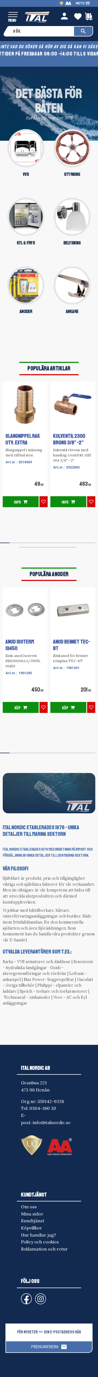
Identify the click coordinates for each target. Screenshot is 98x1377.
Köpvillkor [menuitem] (31, 1228)
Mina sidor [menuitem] (32, 1214)
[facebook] (22, 1296)
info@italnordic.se (52, 1122)
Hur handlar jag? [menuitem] (38, 1235)
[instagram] (25, 1296)
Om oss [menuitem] (29, 1206)
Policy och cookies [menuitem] (40, 1242)
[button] (13, 15)
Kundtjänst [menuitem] (32, 1220)
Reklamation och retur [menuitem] (44, 1249)
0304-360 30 (42, 1108)
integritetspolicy (66, 1367)
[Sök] (83, 31)
